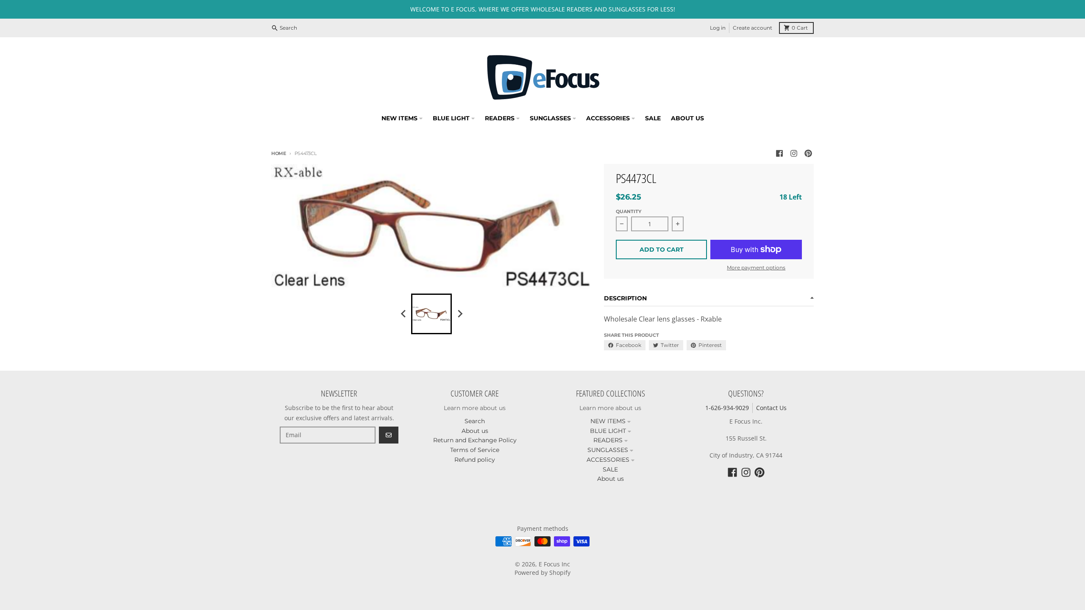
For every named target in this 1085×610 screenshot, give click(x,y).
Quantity (628, 211)
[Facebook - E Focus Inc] (779, 153)
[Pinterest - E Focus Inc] (808, 153)
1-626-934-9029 (727, 408)
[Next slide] (459, 313)
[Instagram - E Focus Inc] (793, 153)
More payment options (756, 267)
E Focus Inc (554, 564)
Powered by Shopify (542, 572)
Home (278, 153)
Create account (752, 28)
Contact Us (771, 408)
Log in (718, 28)
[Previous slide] (403, 313)
